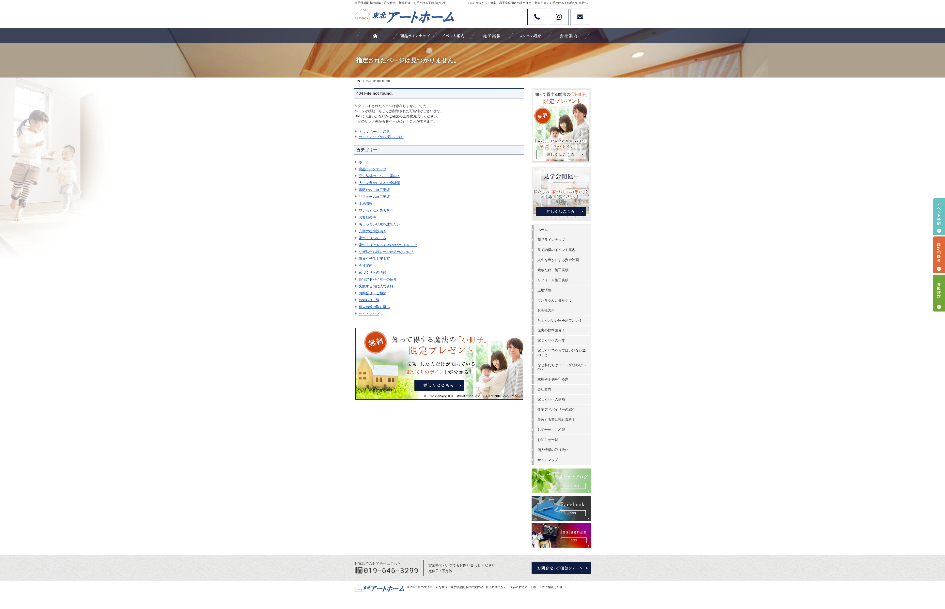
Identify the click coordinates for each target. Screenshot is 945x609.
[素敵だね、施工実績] (491, 35)
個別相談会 (939, 254)
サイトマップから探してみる (381, 137)
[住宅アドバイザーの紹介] (530, 35)
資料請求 (939, 293)
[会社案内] (568, 35)
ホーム (364, 162)
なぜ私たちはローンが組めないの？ (386, 252)
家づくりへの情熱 (372, 272)
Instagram (558, 17)
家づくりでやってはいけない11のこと (388, 245)
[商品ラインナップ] (415, 35)
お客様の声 (367, 217)
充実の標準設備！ (372, 231)
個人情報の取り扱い (374, 307)
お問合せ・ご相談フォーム (561, 568)
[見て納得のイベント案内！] (453, 35)
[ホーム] (359, 81)
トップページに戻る (374, 132)
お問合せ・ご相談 (372, 293)
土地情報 (366, 203)
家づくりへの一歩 (372, 238)
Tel (537, 17)
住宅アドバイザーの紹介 (378, 279)
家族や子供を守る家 (374, 259)
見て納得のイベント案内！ (379, 176)
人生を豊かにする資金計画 (379, 183)
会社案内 (366, 265)
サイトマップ (369, 314)
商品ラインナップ (372, 169)
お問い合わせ (580, 17)
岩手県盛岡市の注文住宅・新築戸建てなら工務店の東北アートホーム (496, 587)
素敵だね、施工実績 (374, 190)
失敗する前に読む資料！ (378, 286)
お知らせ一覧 (369, 300)
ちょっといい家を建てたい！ (381, 224)
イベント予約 (939, 216)
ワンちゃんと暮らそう (376, 210)
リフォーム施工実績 (374, 197)
